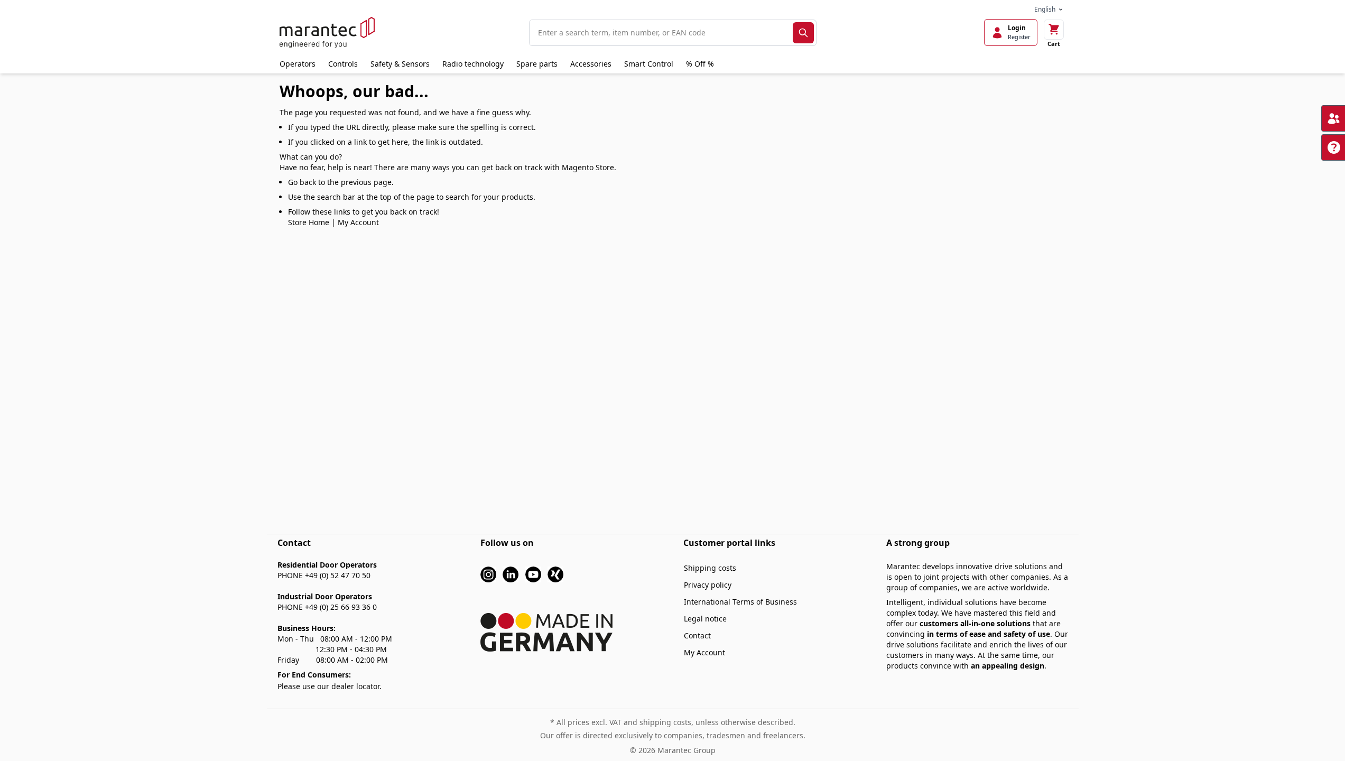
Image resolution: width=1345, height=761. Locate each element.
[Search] (803, 32)
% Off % (700, 64)
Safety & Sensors (400, 64)
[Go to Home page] (327, 32)
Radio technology (473, 64)
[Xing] (555, 574)
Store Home (308, 222)
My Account (358, 222)
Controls (343, 64)
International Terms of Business (740, 602)
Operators (298, 64)
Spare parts (537, 64)
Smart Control (648, 64)
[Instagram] (488, 574)
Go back (302, 182)
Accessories (590, 64)
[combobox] (661, 32)
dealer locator (355, 686)
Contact (697, 635)
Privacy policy (707, 585)
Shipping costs (710, 568)
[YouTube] (533, 574)
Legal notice (705, 619)
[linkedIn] (510, 574)
